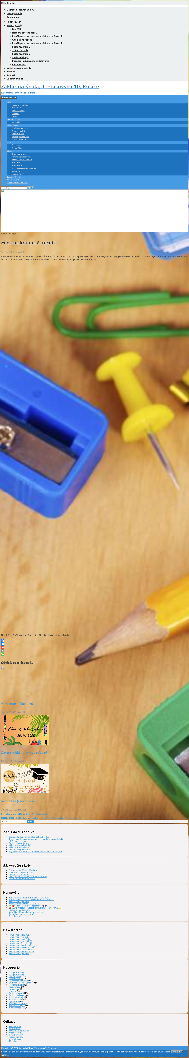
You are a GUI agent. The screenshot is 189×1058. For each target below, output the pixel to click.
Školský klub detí (13, 125)
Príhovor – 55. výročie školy (22, 878)
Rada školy (16, 162)
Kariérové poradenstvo (21, 157)
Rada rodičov (17, 165)
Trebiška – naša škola (20, 105)
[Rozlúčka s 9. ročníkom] (25, 792)
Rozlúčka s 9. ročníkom (17, 801)
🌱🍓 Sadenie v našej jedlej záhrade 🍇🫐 (28, 905)
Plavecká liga (17, 148)
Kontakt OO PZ (18, 174)
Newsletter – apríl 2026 (20, 939)
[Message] (94, 654)
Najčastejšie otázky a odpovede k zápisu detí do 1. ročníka (35, 851)
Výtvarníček (16, 122)
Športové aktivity (17, 997)
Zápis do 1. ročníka (17, 1003)
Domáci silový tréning (19, 980)
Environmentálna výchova (21, 982)
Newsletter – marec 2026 (20, 941)
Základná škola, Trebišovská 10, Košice (50, 86)
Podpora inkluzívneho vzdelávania (30, 61)
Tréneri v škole (20, 50)
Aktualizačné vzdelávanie (22, 160)
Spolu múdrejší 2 (21, 54)
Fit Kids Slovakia (16, 984)
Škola (9, 102)
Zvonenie (16, 116)
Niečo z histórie (18, 108)
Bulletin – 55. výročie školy (21, 872)
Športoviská (16, 145)
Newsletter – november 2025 (22, 949)
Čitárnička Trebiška (14, 177)
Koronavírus (14, 987)
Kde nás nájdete (18, 111)
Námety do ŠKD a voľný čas (22, 139)
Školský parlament (19, 154)
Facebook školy (16, 1037)
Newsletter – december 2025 (22, 947)
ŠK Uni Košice (15, 1039)
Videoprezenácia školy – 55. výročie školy (28, 876)
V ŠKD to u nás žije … (20, 128)
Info (4, 1055)
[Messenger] (94, 644)
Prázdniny (16, 114)
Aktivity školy (8, 233)
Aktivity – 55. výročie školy (21, 874)
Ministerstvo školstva (19, 1030)
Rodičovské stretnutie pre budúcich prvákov (29, 897)
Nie (180, 1052)
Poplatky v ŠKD (18, 134)
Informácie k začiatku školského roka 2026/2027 (31, 899)
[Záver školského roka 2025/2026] (25, 743)
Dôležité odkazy (9, 3)
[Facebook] (94, 640)
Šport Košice (14, 1028)
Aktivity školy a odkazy (19, 849)
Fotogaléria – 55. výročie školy (23, 870)
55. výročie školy (16, 974)
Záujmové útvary (13, 119)
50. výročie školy (16, 972)
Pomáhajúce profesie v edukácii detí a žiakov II (37, 43)
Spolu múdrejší (20, 57)
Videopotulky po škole (19, 847)
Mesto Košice (15, 1026)
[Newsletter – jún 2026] (25, 695)
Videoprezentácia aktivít (20, 845)
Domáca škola (15, 978)
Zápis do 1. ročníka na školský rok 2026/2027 (30, 837)
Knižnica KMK (15, 1032)
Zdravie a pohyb (16, 1005)
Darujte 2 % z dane (14, 180)
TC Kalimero (14, 1041)
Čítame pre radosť (22, 40)
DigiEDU (16, 29)
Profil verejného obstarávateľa (24, 168)
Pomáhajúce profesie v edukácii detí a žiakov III (37, 36)
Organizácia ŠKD (18, 131)
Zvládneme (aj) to (17, 1007)
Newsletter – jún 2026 (17, 704)
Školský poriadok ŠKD (20, 137)
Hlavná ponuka (9, 97)
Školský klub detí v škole (20, 843)
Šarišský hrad (15, 916)
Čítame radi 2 (19, 64)
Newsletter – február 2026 (21, 943)
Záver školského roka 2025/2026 (24, 752)
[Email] (94, 650)
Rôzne (9, 151)
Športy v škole (15, 999)
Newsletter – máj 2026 (19, 937)
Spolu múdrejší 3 (21, 47)
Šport (9, 142)
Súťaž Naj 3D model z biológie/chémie (26, 912)
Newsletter (14, 989)
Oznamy (12, 991)
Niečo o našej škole (17, 841)
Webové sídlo (17, 171)
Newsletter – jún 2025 (19, 953)
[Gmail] (94, 647)
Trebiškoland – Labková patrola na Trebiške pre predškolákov (37, 839)
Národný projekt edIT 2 (24, 32)
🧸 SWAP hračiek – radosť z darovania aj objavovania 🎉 (35, 907)
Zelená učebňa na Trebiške (17, 183)
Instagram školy (16, 1034)
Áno (174, 1052)
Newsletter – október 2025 (21, 951)
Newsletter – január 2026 (20, 945)
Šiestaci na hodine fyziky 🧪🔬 (23, 914)
